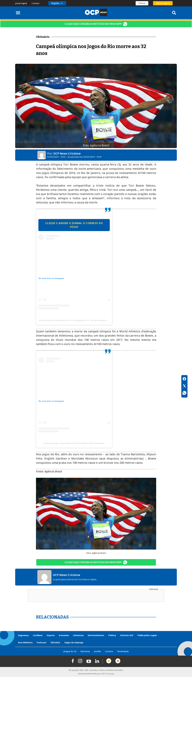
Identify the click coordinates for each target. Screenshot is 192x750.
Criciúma (109, 651)
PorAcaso (41, 642)
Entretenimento (96, 635)
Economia (64, 635)
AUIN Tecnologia (107, 673)
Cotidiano (38, 635)
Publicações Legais (147, 635)
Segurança (23, 635)
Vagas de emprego (73, 642)
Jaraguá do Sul (69, 651)
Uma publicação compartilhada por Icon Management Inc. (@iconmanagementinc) (75, 320)
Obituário (55, 642)
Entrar (142, 3)
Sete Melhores (25, 642)
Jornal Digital (21, 3)
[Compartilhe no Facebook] (184, 379)
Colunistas (78, 635)
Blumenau (85, 651)
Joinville (97, 651)
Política (112, 635)
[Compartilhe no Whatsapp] (184, 393)
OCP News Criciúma (67, 153)
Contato (35, 3)
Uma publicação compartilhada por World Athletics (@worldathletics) (74, 443)
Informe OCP (126, 635)
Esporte (51, 635)
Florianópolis (123, 651)
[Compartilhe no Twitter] (184, 386)
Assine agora (163, 3)
